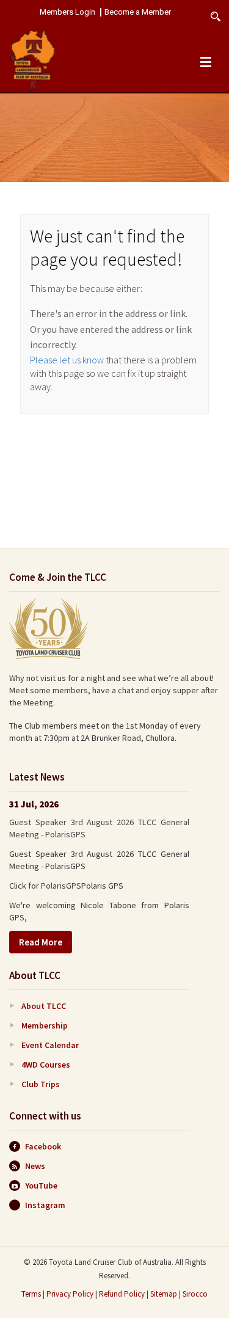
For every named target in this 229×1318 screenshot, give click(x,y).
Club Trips (40, 1084)
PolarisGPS (61, 885)
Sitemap (163, 1294)
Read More (40, 942)
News (35, 1165)
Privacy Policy (69, 1294)
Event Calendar (50, 1044)
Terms (31, 1294)
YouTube (41, 1185)
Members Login (67, 12)
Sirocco (195, 1294)
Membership (44, 1025)
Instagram (45, 1205)
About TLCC (43, 1005)
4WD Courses (45, 1064)
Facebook (43, 1146)
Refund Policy (122, 1294)
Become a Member (137, 12)
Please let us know (67, 360)
